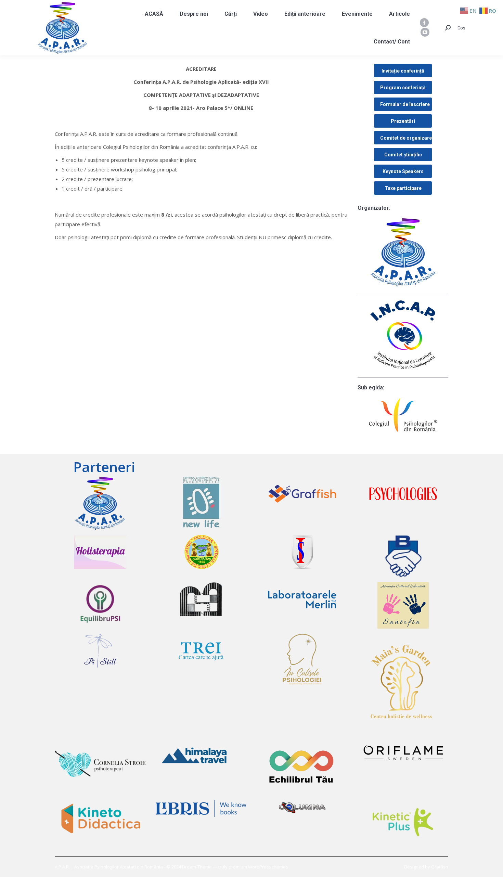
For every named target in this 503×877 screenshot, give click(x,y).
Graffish (439, 867)
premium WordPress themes (258, 867)
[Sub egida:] (403, 415)
